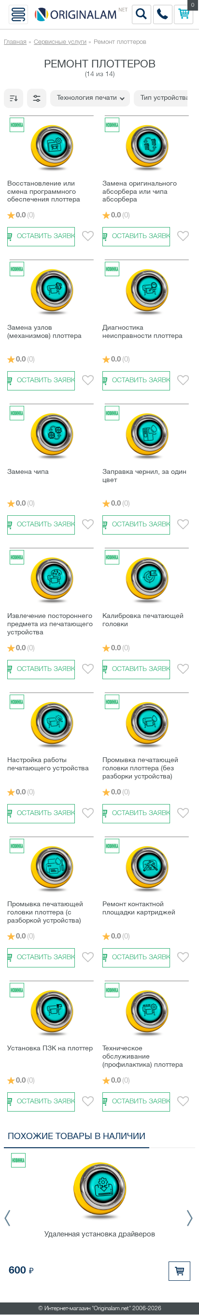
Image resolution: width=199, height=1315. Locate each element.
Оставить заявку (46, 236)
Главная (15, 42)
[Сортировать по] (13, 98)
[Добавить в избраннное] (88, 236)
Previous (10, 1218)
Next (189, 1218)
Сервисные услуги (60, 42)
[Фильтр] (36, 98)
